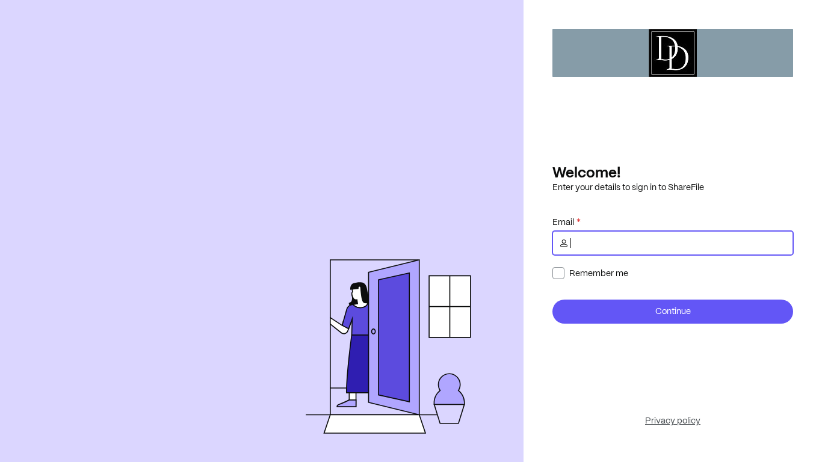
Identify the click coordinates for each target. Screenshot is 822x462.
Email (563, 222)
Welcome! (586, 172)
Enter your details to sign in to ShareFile (628, 187)
